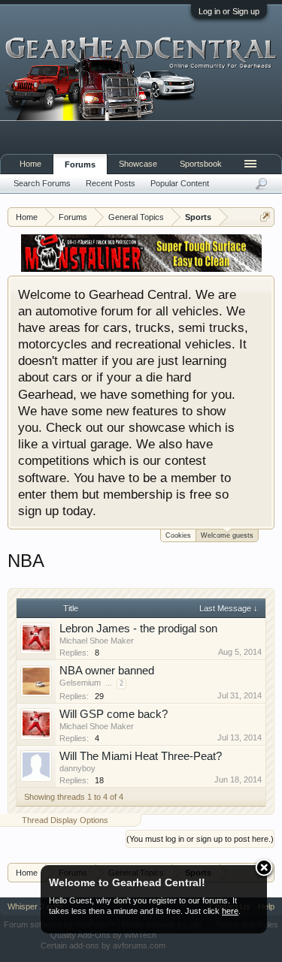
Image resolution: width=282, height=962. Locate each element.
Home (30, 163)
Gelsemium (80, 682)
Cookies (178, 535)
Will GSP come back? (113, 714)
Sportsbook (201, 163)
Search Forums (42, 183)
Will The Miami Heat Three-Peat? (140, 756)
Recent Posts (110, 183)
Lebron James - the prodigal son (138, 629)
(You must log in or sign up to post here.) (200, 838)
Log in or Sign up (229, 11)
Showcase (138, 163)
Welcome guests (227, 535)
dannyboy (77, 768)
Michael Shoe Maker (96, 640)
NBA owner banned (106, 671)
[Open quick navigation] (265, 217)
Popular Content (179, 183)
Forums (80, 164)
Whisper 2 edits (36, 906)
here (230, 910)
